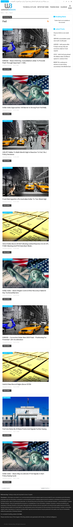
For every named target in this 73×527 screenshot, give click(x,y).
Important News (43, 7)
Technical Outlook (29, 7)
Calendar (63, 7)
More (70, 8)
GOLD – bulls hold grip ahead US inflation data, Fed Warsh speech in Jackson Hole (62, 56)
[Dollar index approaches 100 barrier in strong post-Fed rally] (25, 90)
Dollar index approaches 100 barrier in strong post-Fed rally (24, 107)
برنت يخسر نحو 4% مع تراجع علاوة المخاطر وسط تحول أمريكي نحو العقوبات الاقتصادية (31, 1)
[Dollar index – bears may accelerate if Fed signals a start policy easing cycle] (25, 456)
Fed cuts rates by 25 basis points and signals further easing (24, 429)
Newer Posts (45, 488)
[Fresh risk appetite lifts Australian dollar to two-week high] (25, 182)
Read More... (6, 69)
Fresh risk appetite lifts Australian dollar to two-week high (24, 199)
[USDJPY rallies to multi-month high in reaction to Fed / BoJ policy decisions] (25, 135)
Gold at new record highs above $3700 (16, 384)
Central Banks (6, 397)
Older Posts (6, 488)
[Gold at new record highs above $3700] (25, 367)
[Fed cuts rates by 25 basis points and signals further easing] (25, 411)
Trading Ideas (54, 7)
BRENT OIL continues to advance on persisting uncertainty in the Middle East (62, 64)
